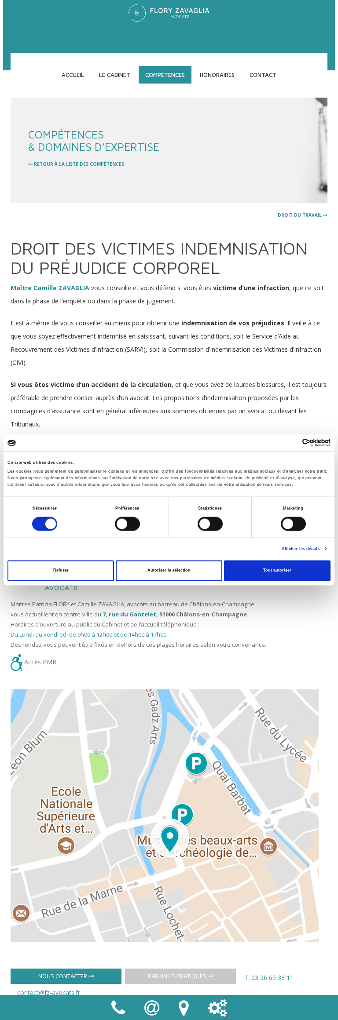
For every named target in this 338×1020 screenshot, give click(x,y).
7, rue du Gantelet (129, 614)
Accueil (73, 74)
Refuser (61, 570)
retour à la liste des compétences (78, 164)
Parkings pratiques (178, 976)
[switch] (127, 524)
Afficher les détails (301, 548)
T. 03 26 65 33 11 (269, 977)
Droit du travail (300, 215)
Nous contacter (63, 976)
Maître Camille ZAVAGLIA (50, 288)
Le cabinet (114, 74)
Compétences (165, 74)
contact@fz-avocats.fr (48, 992)
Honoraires (217, 74)
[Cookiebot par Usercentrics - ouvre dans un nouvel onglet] (292, 443)
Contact (263, 74)
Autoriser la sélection (169, 570)
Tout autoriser (277, 570)
